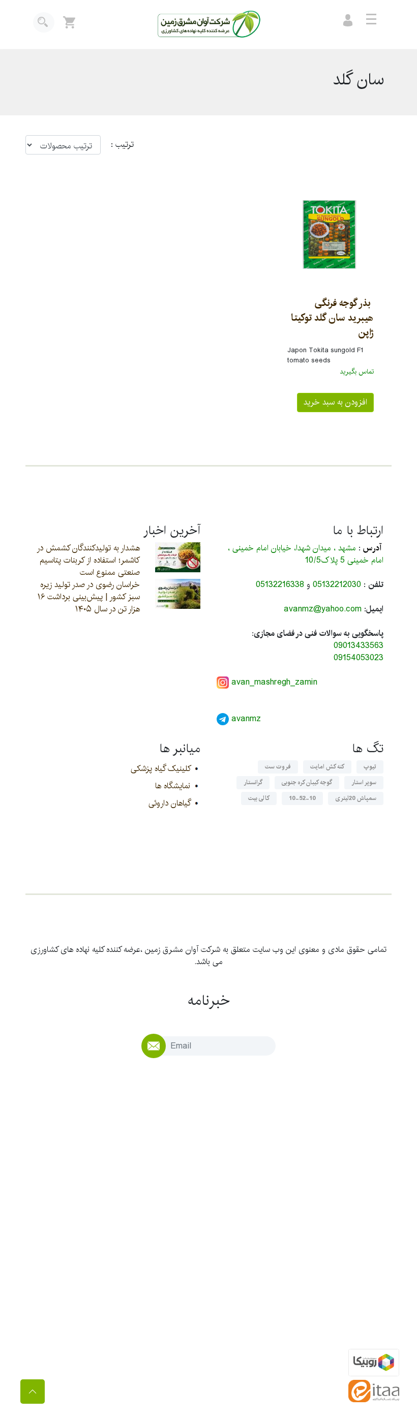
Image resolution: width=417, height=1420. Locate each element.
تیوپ (370, 766)
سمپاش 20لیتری (355, 798)
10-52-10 (302, 798)
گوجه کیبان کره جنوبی (307, 782)
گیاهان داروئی (169, 803)
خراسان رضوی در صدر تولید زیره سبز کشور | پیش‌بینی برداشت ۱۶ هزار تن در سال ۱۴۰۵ (89, 597)
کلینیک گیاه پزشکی (160, 769)
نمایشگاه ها (172, 786)
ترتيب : (117, 145)
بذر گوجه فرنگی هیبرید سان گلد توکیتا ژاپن (332, 318)
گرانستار (253, 782)
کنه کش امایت (327, 766)
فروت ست (278, 766)
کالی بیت (259, 798)
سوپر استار (363, 782)
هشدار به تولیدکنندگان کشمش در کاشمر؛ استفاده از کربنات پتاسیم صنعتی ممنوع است (88, 560)
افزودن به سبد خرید (335, 402)
